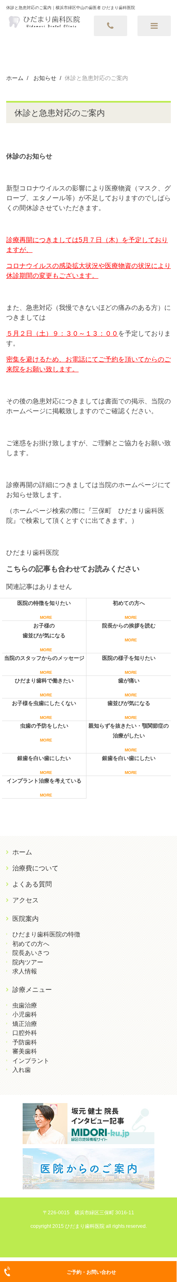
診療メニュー (32, 989)
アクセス (25, 900)
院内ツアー (27, 962)
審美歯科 (24, 1051)
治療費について (35, 868)
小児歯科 (24, 1014)
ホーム (22, 852)
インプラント (30, 1060)
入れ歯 (21, 1069)
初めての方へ (30, 943)
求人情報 (24, 971)
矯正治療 (24, 1023)
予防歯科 (24, 1042)
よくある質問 (32, 884)
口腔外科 (24, 1032)
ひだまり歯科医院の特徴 (46, 934)
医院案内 (25, 918)
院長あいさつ (30, 952)
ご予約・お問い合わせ (91, 1272)
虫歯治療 (24, 1005)
